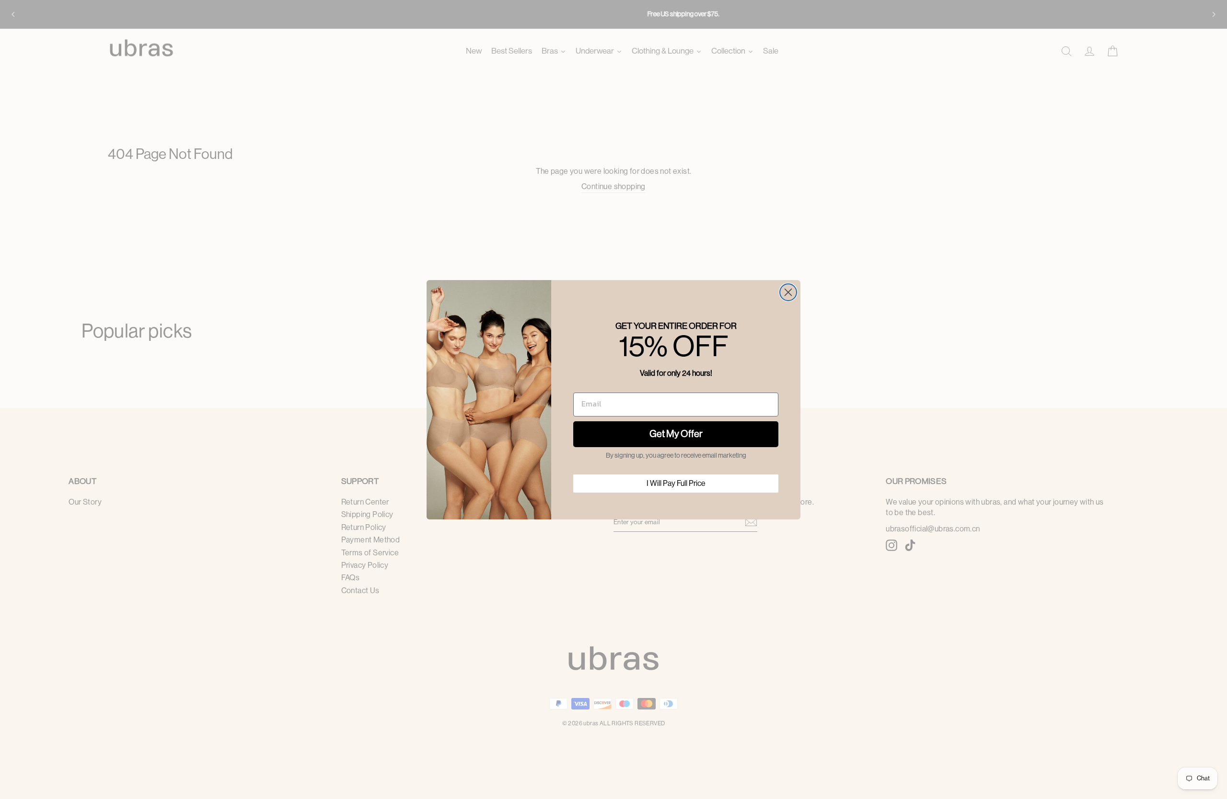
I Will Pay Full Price (676, 483)
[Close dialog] (788, 292)
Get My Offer (676, 434)
